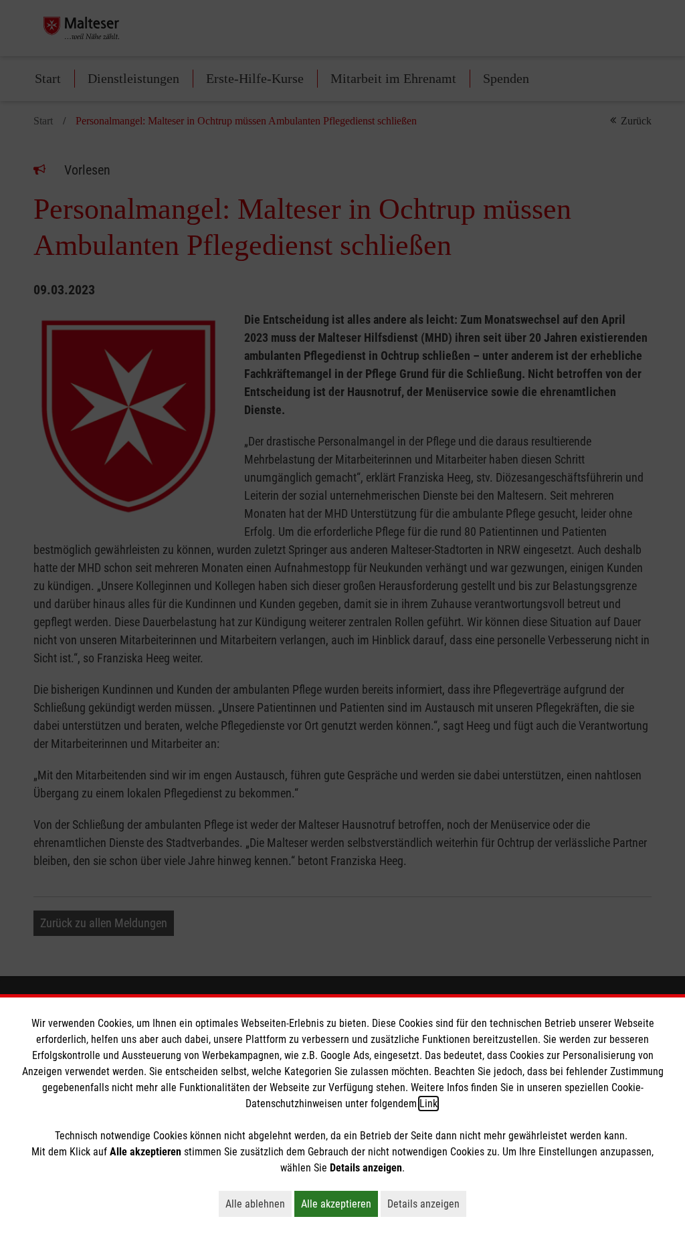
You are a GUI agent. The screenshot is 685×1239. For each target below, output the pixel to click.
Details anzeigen (426, 1203)
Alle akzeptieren (339, 1203)
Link (428, 1103)
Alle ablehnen (258, 1203)
